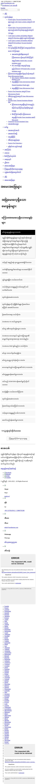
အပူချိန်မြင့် (11, 136)
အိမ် (5, 14)
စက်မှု (6, 127)
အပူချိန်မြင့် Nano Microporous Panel (23, 88)
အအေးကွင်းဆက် (13, 130)
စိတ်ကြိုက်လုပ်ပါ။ (10, 156)
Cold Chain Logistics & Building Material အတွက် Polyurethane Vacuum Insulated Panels (20, 43)
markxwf (7, 496)
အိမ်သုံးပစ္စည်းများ (14, 140)
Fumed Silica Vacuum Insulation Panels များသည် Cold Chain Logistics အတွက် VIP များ (21, 22)
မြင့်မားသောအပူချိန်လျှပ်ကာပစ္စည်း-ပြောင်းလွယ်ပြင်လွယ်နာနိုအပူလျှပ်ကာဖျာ (23, 108)
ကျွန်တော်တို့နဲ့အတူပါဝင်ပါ (12, 172)
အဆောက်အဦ (12, 133)
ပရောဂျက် (7, 159)
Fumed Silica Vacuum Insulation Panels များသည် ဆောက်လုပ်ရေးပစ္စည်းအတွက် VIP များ (21, 30)
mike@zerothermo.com (11, 527)
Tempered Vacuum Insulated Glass (18, 121)
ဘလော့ (6, 153)
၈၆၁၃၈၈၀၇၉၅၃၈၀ (10, 542)
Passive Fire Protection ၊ (15, 143)
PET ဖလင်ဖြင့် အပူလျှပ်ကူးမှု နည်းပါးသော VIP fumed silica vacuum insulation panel (23, 68)
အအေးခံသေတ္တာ (13, 124)
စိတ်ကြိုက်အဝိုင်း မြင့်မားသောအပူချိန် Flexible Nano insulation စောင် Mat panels (23, 117)
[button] (18, 438)
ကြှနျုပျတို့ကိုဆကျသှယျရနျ (13, 169)
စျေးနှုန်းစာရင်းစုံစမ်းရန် (8, 468)
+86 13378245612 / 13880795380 (14, 510)
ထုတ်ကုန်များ (8, 17)
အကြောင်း (7, 149)
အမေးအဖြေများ (9, 165)
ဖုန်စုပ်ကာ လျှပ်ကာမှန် (15, 146)
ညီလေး (6, 162)
